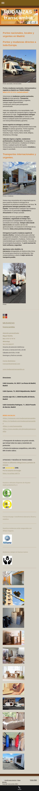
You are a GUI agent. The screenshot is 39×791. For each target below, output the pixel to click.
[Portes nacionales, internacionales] (19, 66)
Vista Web (33, 780)
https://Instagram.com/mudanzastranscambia (19, 418)
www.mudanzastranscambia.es (13, 369)
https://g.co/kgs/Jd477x (11, 473)
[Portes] (14, 283)
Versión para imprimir (10, 780)
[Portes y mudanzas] (19, 178)
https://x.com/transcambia (12, 426)
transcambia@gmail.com (11, 364)
